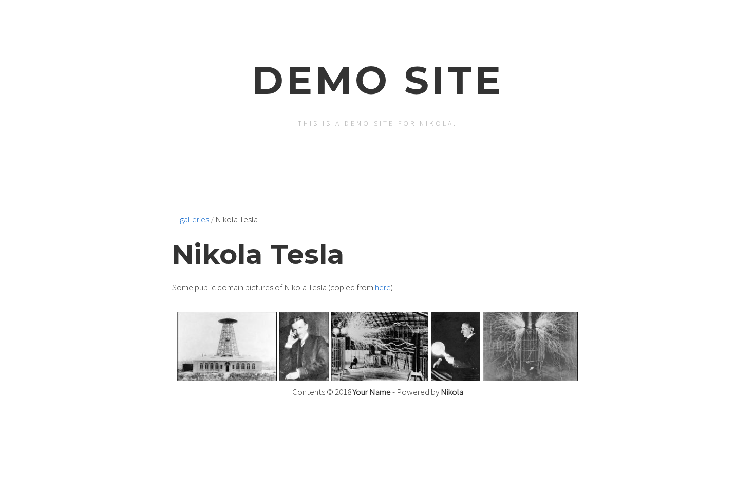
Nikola (452, 392)
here (383, 287)
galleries (194, 219)
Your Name (372, 392)
